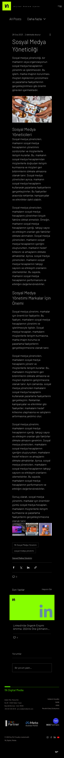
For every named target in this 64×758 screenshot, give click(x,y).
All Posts (15, 19)
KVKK (57, 705)
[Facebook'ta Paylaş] (13, 567)
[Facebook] (51, 737)
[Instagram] (47, 737)
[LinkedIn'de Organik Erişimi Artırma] (32, 607)
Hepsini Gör (47, 589)
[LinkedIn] (54, 737)
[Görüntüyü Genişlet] (18, 529)
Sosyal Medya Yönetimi (22, 558)
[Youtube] (58, 737)
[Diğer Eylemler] (50, 34)
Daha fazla (34, 19)
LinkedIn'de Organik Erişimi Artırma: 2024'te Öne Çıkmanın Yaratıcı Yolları (30, 627)
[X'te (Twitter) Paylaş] (20, 567)
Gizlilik (57, 702)
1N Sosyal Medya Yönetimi (25, 545)
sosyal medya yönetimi (24, 550)
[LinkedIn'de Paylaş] (28, 567)
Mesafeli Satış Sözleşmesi (50, 708)
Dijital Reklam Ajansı (27, 6)
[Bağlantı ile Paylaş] (35, 567)
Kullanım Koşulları (53, 699)
